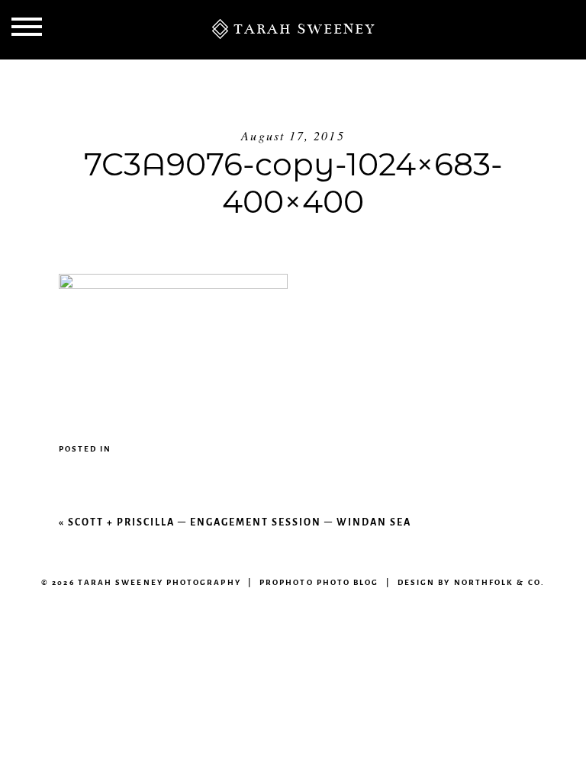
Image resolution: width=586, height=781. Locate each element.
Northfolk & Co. (499, 582)
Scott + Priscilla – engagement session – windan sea (239, 522)
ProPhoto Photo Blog (319, 582)
